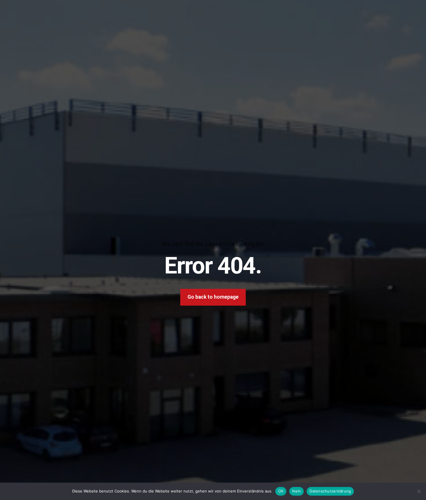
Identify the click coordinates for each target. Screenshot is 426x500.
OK (281, 491)
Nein (296, 491)
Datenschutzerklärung (330, 491)
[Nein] (419, 491)
